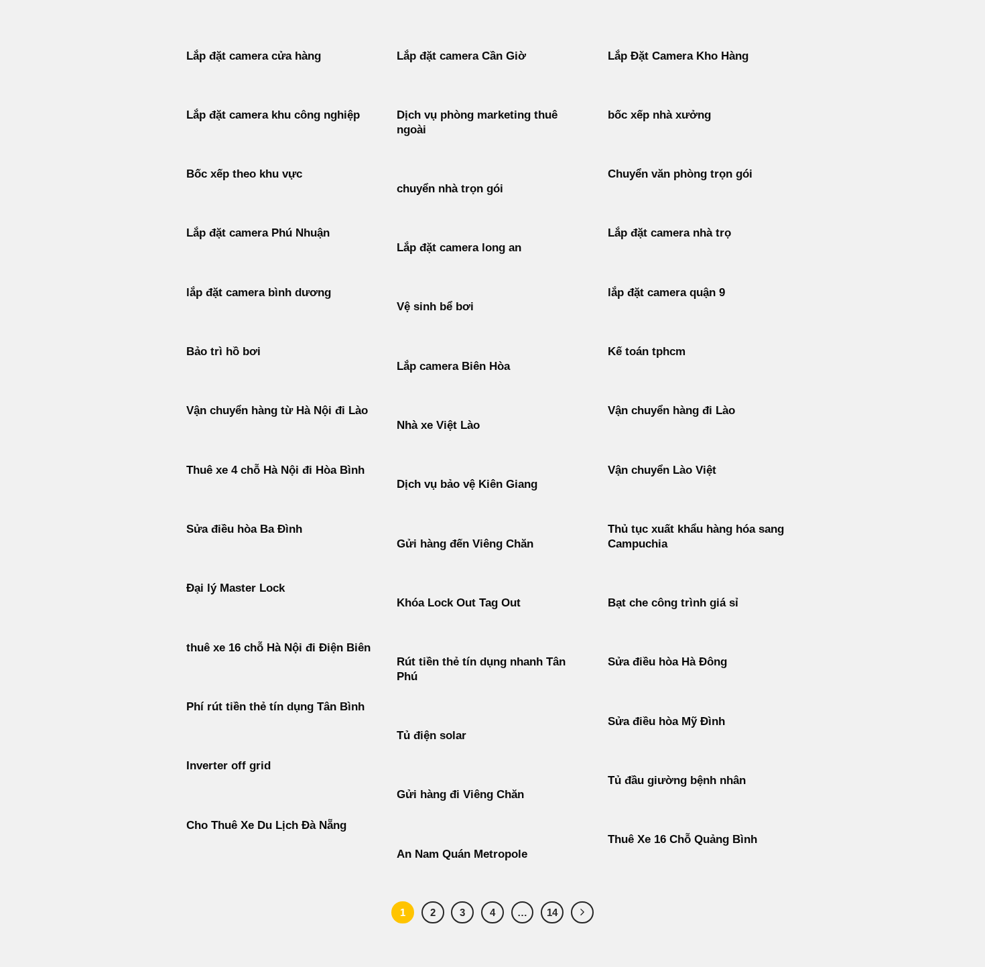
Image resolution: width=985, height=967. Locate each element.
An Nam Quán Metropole (462, 854)
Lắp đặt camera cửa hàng (253, 56)
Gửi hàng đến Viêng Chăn (465, 543)
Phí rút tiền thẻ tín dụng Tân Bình (275, 706)
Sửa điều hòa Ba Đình (244, 529)
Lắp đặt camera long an (459, 247)
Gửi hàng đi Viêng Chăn (460, 794)
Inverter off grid (228, 765)
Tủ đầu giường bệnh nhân (677, 780)
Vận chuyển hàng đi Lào (671, 410)
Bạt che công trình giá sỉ (673, 602)
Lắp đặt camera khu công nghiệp (273, 115)
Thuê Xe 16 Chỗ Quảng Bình (682, 839)
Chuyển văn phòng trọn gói (680, 174)
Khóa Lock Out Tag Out (459, 602)
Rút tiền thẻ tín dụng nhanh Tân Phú (481, 669)
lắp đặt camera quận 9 (666, 292)
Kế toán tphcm (646, 351)
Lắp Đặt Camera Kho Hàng (678, 56)
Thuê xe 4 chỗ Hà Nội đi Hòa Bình (275, 470)
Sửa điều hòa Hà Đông (667, 661)
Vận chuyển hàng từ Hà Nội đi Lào (277, 410)
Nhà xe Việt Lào (438, 425)
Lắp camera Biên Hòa (453, 366)
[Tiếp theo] (582, 912)
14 (552, 912)
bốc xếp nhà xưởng (659, 115)
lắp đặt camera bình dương (258, 292)
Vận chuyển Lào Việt (662, 470)
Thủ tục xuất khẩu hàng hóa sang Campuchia (696, 536)
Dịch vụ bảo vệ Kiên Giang (467, 484)
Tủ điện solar (431, 735)
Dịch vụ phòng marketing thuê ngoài (477, 122)
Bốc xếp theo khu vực (244, 174)
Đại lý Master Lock (235, 588)
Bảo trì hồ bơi (223, 351)
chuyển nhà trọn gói (450, 188)
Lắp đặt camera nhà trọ (669, 233)
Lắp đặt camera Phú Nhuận (258, 233)
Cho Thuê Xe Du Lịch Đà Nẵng (266, 825)
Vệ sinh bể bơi (435, 306)
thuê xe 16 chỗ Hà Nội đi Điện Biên (278, 647)
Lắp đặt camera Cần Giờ (461, 56)
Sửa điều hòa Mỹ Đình (666, 721)
